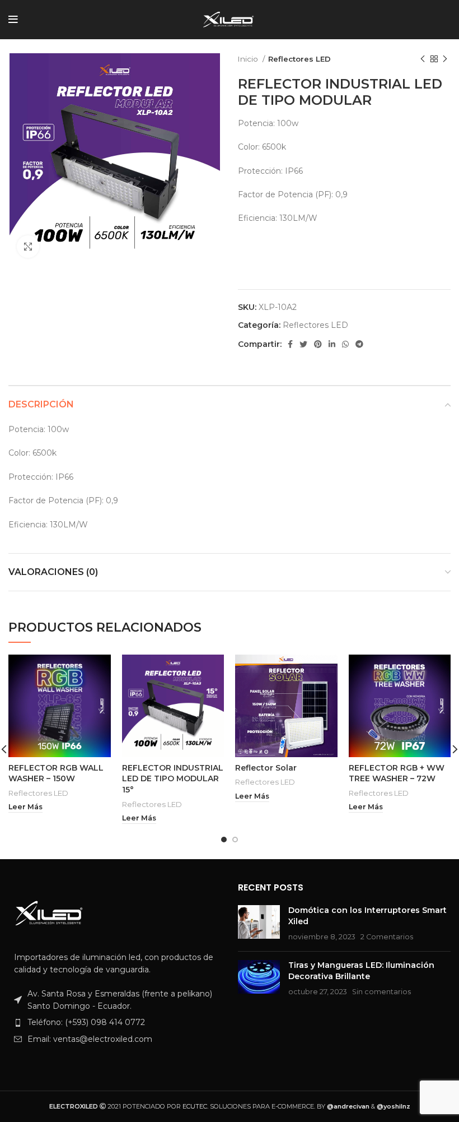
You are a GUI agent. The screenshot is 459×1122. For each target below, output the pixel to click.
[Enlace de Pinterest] (318, 344)
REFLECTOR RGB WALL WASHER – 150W (56, 773)
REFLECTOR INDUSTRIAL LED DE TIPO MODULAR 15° (172, 779)
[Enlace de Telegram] (359, 344)
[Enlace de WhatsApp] (345, 344)
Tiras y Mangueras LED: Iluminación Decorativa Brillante (361, 970)
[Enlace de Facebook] (290, 344)
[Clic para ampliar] (28, 246)
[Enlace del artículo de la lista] (115, 1022)
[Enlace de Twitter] (303, 344)
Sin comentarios (381, 991)
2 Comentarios (386, 937)
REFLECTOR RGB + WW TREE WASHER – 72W (396, 773)
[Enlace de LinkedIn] (332, 344)
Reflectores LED (299, 58)
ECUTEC (194, 1106)
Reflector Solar (266, 768)
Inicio (249, 58)
